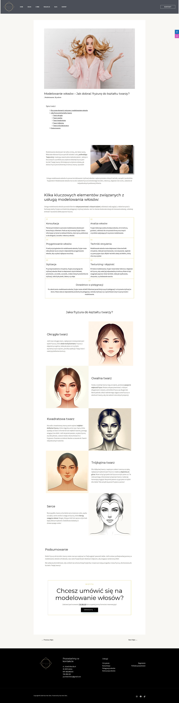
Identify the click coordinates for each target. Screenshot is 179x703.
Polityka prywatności (138, 666)
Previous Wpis (47, 640)
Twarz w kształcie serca (61, 126)
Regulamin (141, 663)
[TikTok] (144, 696)
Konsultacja (106, 666)
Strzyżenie (105, 663)
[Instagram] (137, 696)
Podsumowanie (56, 128)
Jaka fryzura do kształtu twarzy (61, 113)
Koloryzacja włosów (108, 671)
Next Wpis (132, 640)
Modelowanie (49, 97)
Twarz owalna (57, 118)
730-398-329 (67, 674)
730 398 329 (82, 604)
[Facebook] (141, 696)
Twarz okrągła (58, 115)
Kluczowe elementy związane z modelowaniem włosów (69, 110)
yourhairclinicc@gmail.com (72, 677)
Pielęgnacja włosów (108, 668)
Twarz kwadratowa (59, 120)
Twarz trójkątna (58, 123)
